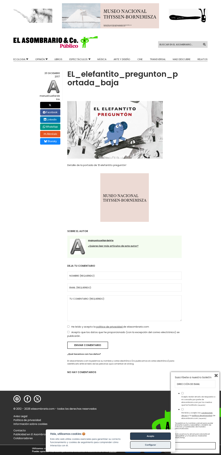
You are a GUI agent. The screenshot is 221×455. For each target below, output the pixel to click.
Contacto (19, 430)
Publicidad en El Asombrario (31, 434)
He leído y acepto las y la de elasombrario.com (198, 415)
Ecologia (19, 59)
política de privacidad (109, 326)
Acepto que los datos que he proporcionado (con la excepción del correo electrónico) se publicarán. (123, 334)
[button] (55, 42)
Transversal (158, 59)
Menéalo (52, 134)
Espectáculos (78, 59)
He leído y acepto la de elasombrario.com (110, 326)
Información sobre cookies (30, 424)
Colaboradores (23, 438)
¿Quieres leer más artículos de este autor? (113, 246)
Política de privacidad (27, 420)
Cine (140, 59)
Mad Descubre (181, 59)
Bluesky (52, 141)
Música (101, 59)
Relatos (203, 59)
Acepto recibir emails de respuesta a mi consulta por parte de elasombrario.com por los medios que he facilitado (198, 400)
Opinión (40, 59)
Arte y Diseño (122, 59)
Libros (58, 59)
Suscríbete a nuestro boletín (193, 377)
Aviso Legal (20, 416)
